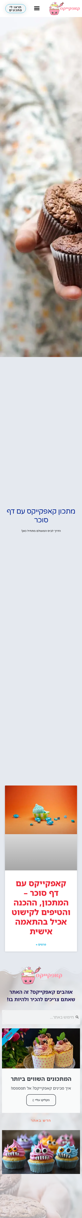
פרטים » (41, 944)
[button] (36, 8)
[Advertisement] (41, 742)
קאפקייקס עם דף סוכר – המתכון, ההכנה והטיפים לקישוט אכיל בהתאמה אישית (41, 907)
